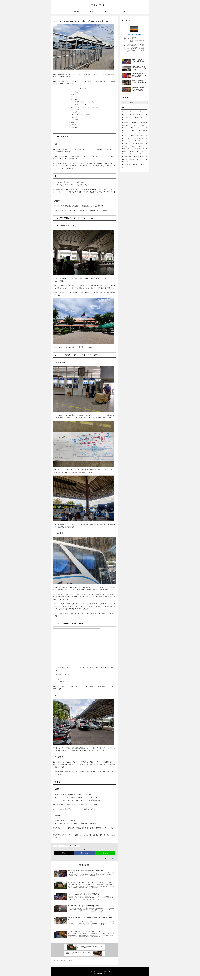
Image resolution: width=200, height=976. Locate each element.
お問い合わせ (107, 971)
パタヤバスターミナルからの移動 (80, 114)
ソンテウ (74, 117)
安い (73, 94)
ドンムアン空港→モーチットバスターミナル (83, 102)
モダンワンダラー (134, 34)
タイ (56, 845)
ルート (73, 97)
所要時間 (74, 99)
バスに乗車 (75, 112)
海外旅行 (67, 845)
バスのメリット (75, 92)
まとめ (73, 122)
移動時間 (74, 127)
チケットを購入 (76, 109)
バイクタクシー (76, 119)
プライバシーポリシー (96, 971)
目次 (82, 88)
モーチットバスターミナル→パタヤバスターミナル (85, 107)
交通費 (74, 124)
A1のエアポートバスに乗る (79, 104)
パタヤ (61, 845)
